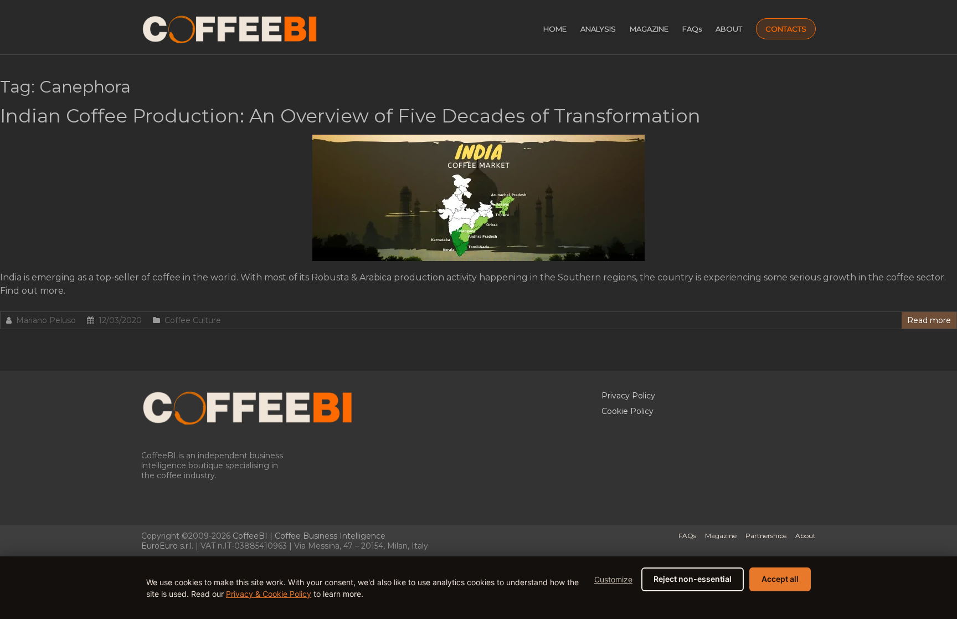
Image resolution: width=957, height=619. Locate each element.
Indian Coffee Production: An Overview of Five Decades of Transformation (350, 115)
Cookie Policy (627, 411)
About (805, 535)
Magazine (721, 535)
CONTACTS (785, 28)
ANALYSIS (598, 28)
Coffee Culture (192, 320)
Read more (929, 320)
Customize (613, 579)
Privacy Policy (628, 396)
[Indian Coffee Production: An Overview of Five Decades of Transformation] (478, 140)
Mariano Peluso (46, 320)
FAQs (692, 28)
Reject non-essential (693, 579)
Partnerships (765, 535)
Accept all (780, 579)
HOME (555, 28)
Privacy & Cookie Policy (268, 593)
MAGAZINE (649, 28)
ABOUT (729, 28)
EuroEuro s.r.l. (167, 546)
